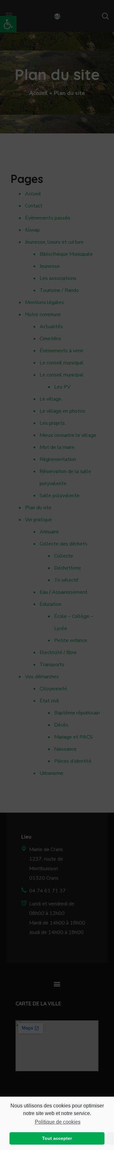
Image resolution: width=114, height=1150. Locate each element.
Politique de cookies (57, 1122)
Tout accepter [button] (57, 1138)
